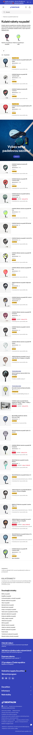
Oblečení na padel (7, 620)
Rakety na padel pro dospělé (7, 43)
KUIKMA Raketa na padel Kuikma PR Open (22, 60)
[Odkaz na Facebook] (3, 678)
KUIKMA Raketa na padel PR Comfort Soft (19, 75)
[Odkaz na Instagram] (9, 678)
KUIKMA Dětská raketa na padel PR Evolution (21, 312)
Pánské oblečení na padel (9, 600)
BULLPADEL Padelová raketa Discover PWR (19, 416)
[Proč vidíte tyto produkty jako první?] (2, 55)
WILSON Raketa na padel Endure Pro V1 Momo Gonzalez (22, 534)
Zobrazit (16, 156)
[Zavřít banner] (30, 2)
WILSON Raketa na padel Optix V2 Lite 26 (21, 431)
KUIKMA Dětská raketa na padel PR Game (21, 253)
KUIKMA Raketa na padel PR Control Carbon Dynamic (22, 298)
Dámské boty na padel (8, 605)
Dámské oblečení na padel (9, 614)
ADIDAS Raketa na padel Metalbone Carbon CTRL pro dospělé (22, 490)
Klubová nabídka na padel (9, 616)
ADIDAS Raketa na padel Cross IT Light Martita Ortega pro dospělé (21, 357)
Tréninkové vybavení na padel (10, 634)
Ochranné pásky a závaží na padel (11, 598)
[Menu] (3, 7)
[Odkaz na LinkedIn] (13, 678)
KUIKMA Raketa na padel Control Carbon (21, 327)
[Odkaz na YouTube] (6, 678)
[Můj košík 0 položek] (29, 7)
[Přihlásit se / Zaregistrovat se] (26, 7)
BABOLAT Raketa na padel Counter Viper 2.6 (21, 505)
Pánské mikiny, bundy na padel (10, 636)
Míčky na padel (6, 594)
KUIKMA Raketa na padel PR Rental (21, 223)
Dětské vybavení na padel (9, 629)
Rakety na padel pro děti (18, 43)
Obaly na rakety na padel (8, 627)
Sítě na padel (5, 623)
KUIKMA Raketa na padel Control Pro (22, 238)
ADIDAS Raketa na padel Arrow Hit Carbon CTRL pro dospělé (21, 520)
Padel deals (5, 631)
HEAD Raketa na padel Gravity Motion (20, 460)
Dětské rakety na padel (8, 625)
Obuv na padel (5, 602)
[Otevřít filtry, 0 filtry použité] (4, 51)
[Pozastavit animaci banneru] (28, 2)
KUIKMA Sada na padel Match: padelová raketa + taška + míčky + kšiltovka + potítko (21, 402)
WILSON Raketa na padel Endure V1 (21, 475)
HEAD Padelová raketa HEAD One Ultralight (21, 373)
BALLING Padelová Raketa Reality (21, 388)
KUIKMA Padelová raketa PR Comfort (19, 89)
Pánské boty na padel (7, 607)
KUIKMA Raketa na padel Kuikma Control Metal (21, 194)
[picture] (5, 62)
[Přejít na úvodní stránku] (14, 7)
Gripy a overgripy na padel (9, 609)
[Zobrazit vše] (2, 16)
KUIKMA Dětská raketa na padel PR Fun (21, 209)
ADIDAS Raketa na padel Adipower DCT (21, 283)
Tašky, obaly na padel (7, 618)
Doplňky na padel (6, 596)
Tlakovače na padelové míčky (10, 611)
